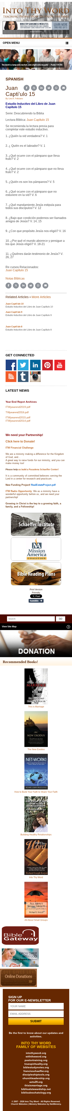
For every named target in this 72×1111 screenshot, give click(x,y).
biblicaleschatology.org (36, 1092)
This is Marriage (36, 706)
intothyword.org (36, 1053)
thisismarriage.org (36, 1085)
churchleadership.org (36, 1078)
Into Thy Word (36, 877)
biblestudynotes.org (36, 1067)
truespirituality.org (36, 1063)
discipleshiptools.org (36, 1074)
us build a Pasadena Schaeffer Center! (38, 469)
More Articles (41, 297)
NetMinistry (55, 1104)
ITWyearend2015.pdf (18, 417)
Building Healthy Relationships (36, 834)
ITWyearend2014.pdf (18, 420)
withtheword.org (36, 1056)
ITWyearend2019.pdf (18, 406)
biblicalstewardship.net (36, 1089)
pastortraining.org (36, 1060)
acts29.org (36, 1081)
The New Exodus (36, 749)
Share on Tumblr (36, 601)
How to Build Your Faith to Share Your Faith (36, 792)
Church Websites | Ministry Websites (29, 1104)
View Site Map (9, 626)
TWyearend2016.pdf (17, 412)
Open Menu (11, 42)
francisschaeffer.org (36, 1071)
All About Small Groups (36, 920)
